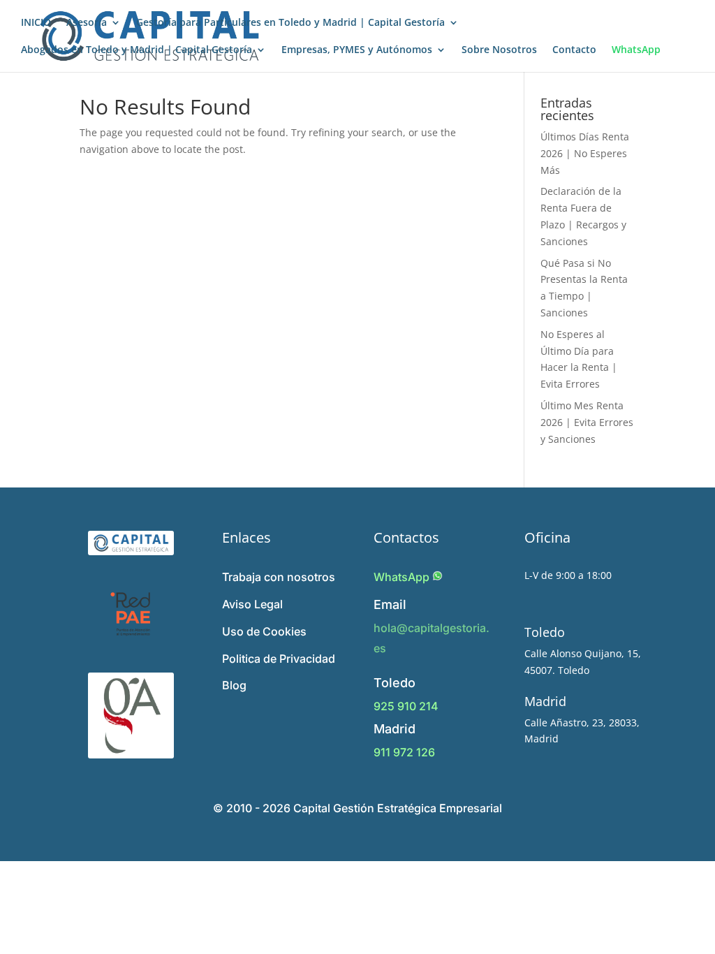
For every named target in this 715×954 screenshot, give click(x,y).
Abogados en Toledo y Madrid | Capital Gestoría (136, 50)
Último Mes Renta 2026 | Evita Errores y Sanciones (586, 422)
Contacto (574, 50)
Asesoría (86, 23)
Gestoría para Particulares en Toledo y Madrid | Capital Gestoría (290, 23)
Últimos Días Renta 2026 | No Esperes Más (584, 153)
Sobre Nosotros (499, 50)
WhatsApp (636, 50)
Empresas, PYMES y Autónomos (356, 50)
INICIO (36, 23)
